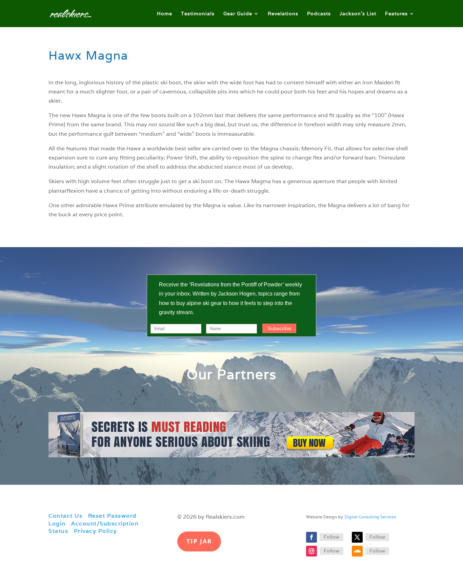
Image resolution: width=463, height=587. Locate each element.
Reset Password (112, 515)
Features (396, 14)
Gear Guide (237, 14)
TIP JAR (199, 541)
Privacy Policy (95, 531)
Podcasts (319, 14)
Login (57, 523)
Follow (331, 537)
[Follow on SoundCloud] (357, 551)
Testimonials (198, 14)
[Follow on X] (357, 537)
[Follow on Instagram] (311, 551)
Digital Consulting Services (370, 516)
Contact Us (65, 515)
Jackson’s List (358, 14)
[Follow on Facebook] (311, 537)
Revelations (283, 14)
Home (164, 14)
